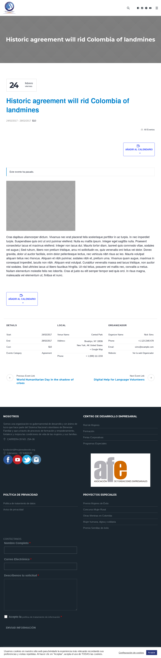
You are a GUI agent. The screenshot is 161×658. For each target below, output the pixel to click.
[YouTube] (150, 8)
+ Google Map (96, 349)
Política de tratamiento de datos (19, 503)
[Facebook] (138, 8)
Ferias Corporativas (93, 437)
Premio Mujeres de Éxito (95, 503)
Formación (88, 431)
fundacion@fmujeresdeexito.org (19, 449)
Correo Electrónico (17, 559)
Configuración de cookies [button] (131, 652)
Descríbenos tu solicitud (21, 575)
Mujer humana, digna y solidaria (99, 521)
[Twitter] (142, 8)
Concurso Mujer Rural (94, 509)
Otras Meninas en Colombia (97, 515)
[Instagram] (146, 8)
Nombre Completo (17, 543)
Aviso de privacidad (13, 509)
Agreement (47, 353)
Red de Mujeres (91, 425)
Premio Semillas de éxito (96, 528)
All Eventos (149, 129)
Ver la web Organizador (143, 353)
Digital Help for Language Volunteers (119, 379)
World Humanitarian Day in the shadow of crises (45, 381)
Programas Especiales (95, 443)
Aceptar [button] (151, 652)
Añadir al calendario (139, 149)
